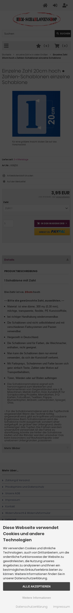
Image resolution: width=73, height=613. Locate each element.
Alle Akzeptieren (36, 586)
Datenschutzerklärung (31, 607)
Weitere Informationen (36, 597)
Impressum (61, 607)
